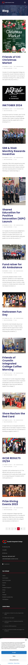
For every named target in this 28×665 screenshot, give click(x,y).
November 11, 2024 (7, 66)
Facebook (6, 564)
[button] (26, 640)
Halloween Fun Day (12, 313)
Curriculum (5, 578)
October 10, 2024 (7, 464)
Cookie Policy (10, 663)
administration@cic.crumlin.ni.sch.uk (10, 558)
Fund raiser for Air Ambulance (12, 266)
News (3, 585)
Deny (14, 656)
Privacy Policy (17, 663)
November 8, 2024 (7, 225)
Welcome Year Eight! (9, 618)
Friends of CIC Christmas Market (11, 60)
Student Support (6, 587)
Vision (3, 575)
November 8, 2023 (7, 507)
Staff (3, 592)
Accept (14, 652)
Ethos (3, 590)
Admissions (5, 599)
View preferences (14, 660)
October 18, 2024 (7, 373)
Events (4, 583)
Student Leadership (7, 597)
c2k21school (19, 66)
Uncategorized (8, 68)
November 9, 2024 (7, 157)
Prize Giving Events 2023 (10, 502)
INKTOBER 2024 (12, 105)
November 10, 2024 (7, 108)
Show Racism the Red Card (13, 415)
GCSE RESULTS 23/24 (11, 459)
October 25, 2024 (7, 318)
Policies (4, 594)
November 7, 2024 (7, 271)
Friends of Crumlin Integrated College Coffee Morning (12, 363)
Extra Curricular (6, 580)
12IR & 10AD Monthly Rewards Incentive (13, 151)
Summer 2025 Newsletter (10, 626)
